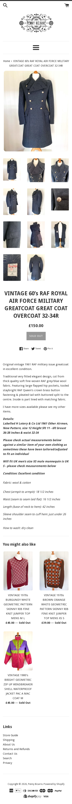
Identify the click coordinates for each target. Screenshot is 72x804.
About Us (9, 744)
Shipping (9, 740)
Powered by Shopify (54, 784)
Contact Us (10, 753)
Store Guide (10, 735)
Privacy (7, 763)
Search (7, 758)
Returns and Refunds (16, 749)
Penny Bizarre (35, 784)
